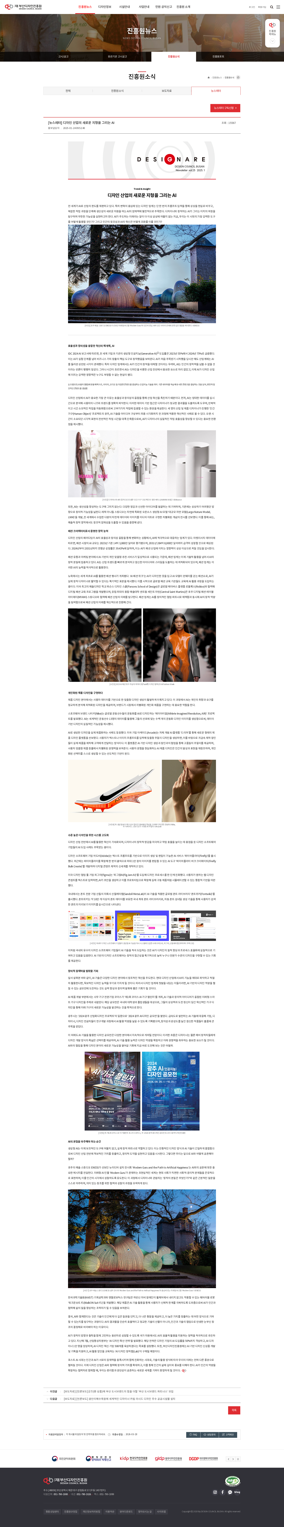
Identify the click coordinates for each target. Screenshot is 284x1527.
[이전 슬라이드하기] (228, 1459)
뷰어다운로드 (126, 1511)
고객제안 (229, 1435)
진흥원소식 (174, 56)
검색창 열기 (271, 7)
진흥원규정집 (70, 1511)
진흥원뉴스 (85, 7)
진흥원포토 (218, 56)
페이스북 (222, 1492)
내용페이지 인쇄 (238, 77)
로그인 (252, 7)
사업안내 (144, 7)
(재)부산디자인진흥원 (23, 7)
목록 (234, 1410)
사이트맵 (278, 7)
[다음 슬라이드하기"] (233, 1459)
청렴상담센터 (52, 1511)
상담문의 (211, 1435)
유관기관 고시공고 (117, 56)
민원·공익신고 (163, 7)
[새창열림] (61, 1459)
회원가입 (262, 7)
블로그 (237, 1492)
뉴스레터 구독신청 (224, 108)
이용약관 (110, 1511)
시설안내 (124, 7)
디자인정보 (104, 7)
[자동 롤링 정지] (238, 1459)
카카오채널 (230, 1492)
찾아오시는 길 (145, 1511)
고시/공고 (63, 56)
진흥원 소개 (183, 7)
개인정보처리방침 (91, 1511)
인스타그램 (215, 1492)
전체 (68, 91)
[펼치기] (272, 41)
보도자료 (167, 91)
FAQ (194, 1435)
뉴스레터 (216, 91)
